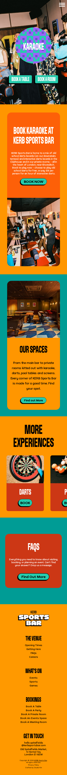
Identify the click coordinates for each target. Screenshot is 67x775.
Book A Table (33, 706)
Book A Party (33, 710)
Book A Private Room (33, 714)
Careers (33, 656)
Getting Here (33, 649)
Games (34, 685)
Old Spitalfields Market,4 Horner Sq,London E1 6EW (33, 752)
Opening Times (33, 645)
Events (33, 677)
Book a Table (20, 79)
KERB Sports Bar (40, 760)
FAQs (33, 653)
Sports (33, 681)
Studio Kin (38, 767)
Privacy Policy (33, 765)
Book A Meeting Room (33, 722)
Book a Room (46, 79)
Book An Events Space (33, 718)
